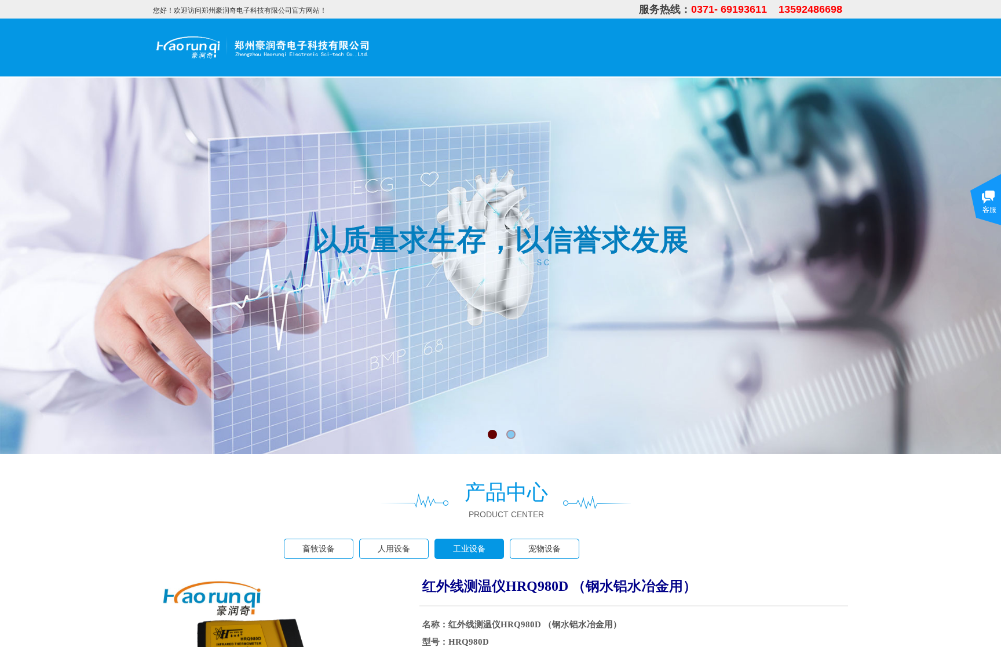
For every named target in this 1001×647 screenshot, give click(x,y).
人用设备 (394, 548)
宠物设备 (544, 548)
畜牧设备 (318, 548)
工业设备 (469, 548)
